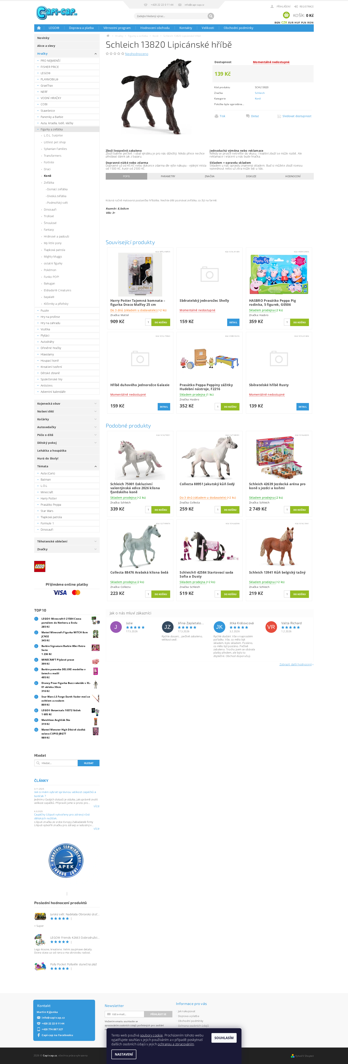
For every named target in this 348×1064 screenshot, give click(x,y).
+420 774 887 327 (52, 1029)
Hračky (42, 53)
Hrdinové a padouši (56, 236)
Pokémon (50, 270)
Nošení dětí (45, 411)
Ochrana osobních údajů (193, 1025)
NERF (44, 92)
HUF (297, 22)
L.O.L (44, 486)
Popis (126, 176)
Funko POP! (51, 277)
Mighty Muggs (53, 256)
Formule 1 (47, 523)
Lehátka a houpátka (51, 450)
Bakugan (49, 283)
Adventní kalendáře (53, 392)
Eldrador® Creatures (57, 290)
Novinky (43, 38)
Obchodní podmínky (238, 28)
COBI (44, 104)
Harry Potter (49, 498)
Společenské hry (51, 379)
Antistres (47, 385)
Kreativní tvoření (51, 367)
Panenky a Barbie (52, 117)
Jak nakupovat (186, 1011)
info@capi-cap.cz (53, 1017)
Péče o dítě (45, 435)
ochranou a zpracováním (176, 1044)
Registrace (307, 6)
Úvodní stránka (39, 28)
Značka (210, 176)
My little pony (52, 243)
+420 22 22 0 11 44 (53, 1023)
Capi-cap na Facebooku (57, 1035)
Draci (47, 169)
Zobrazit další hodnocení (296, 664)
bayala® (49, 297)
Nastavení (124, 1054)
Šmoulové (50, 223)
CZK (284, 22)
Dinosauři (50, 209)
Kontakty (185, 28)
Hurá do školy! (47, 458)
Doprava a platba (81, 28)
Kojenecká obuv (48, 403)
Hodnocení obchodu (155, 28)
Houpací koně (50, 360)
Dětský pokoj (47, 443)
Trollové (49, 216)
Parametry (168, 176)
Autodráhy (47, 342)
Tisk (222, 116)
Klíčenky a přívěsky (56, 304)
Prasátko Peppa (51, 504)
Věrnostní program (117, 28)
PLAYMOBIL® (49, 79)
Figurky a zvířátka (52, 129)
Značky (42, 549)
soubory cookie (151, 1035)
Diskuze (251, 176)
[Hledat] (211, 16)
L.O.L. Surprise (53, 135)
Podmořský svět (57, 203)
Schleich (260, 93)
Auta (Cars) (48, 473)
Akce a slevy (46, 46)
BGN (277, 22)
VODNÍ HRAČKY (51, 98)
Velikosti (208, 28)
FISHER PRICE (50, 67)
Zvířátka (49, 182)
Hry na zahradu (50, 323)
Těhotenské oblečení (52, 541)
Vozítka (45, 329)
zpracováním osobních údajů (121, 1025)
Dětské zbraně (50, 373)
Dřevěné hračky (51, 348)
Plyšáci (45, 335)
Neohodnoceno (136, 54)
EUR (291, 22)
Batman (46, 479)
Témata (42, 466)
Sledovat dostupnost (297, 116)
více (96, 806)
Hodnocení (292, 176)
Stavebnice (48, 111)
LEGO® (54, 28)
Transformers (52, 156)
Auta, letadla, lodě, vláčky (57, 123)
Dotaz (255, 116)
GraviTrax (47, 85)
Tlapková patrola (54, 250)
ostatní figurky (53, 263)
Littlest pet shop (55, 142)
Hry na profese (50, 317)
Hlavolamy (47, 354)
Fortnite (49, 162)
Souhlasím (224, 1038)
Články (41, 780)
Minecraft (47, 492)
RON (310, 22)
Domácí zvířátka (57, 189)
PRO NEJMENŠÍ (50, 60)
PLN (304, 22)
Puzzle (45, 310)
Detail (233, 322)
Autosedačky (46, 427)
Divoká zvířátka (56, 196)
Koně (47, 176)
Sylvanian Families (55, 149)
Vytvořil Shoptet (304, 1056)
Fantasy (49, 229)
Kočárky (43, 419)
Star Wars (47, 511)
